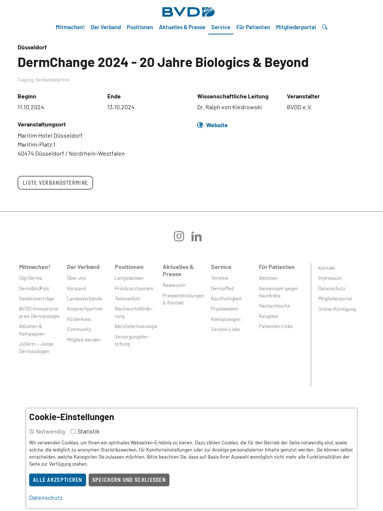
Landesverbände (84, 299)
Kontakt (326, 268)
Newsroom (174, 285)
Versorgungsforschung (132, 340)
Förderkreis (79, 319)
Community (79, 329)
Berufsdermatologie (136, 326)
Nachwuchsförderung (134, 312)
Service (220, 27)
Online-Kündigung (337, 309)
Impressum (330, 278)
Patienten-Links (275, 326)
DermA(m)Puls (34, 288)
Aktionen (268, 278)
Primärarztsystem (134, 288)
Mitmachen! (70, 27)
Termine (219, 278)
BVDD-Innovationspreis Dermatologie (39, 312)
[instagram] (183, 238)
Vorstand (76, 288)
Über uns (76, 278)
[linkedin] (200, 238)
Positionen (140, 27)
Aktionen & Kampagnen (32, 329)
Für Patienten (253, 27)
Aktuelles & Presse (182, 27)
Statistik (88, 431)
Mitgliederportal (296, 27)
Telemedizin (127, 299)
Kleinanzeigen (225, 319)
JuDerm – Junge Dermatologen (36, 347)
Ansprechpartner (85, 309)
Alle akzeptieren (57, 480)
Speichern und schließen (129, 480)
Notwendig (50, 431)
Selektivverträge (36, 299)
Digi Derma (30, 278)
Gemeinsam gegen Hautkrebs (278, 292)
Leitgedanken (129, 278)
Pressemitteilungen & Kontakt (183, 299)
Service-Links (225, 329)
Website (217, 124)
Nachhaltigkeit (226, 299)
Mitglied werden (83, 340)
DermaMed (222, 288)
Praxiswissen (224, 309)
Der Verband (106, 27)
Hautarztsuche (274, 306)
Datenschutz (331, 288)
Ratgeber (269, 316)
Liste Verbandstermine (55, 183)
